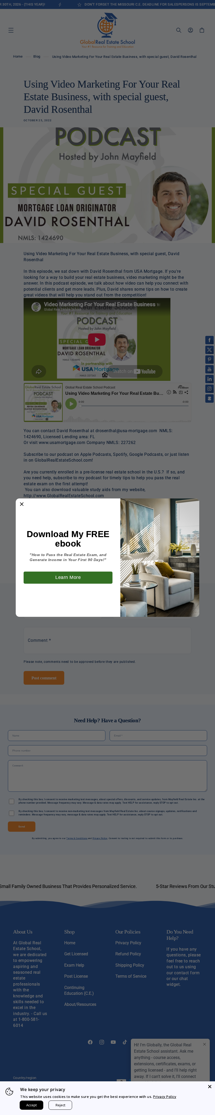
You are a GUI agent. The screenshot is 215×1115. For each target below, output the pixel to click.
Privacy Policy (164, 1096)
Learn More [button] (68, 577)
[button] (22, 504)
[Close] (209, 1086)
